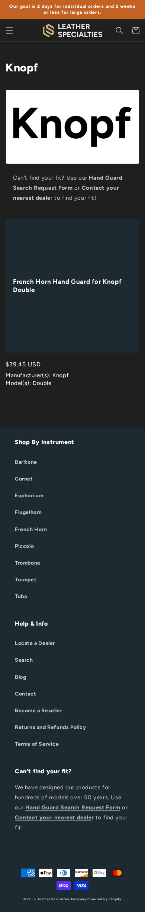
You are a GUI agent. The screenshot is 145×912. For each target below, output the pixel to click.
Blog (20, 677)
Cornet (24, 479)
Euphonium (29, 495)
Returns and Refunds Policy (50, 727)
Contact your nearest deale (53, 817)
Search (24, 660)
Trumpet (25, 580)
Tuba (21, 596)
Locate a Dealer (35, 643)
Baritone (26, 462)
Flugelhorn (28, 512)
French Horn (31, 529)
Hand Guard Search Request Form (72, 807)
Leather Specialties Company (62, 899)
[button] (9, 30)
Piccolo (24, 546)
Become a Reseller (38, 710)
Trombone (28, 563)
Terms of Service (37, 744)
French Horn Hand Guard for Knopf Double (67, 285)
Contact (25, 694)
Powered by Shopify (104, 899)
